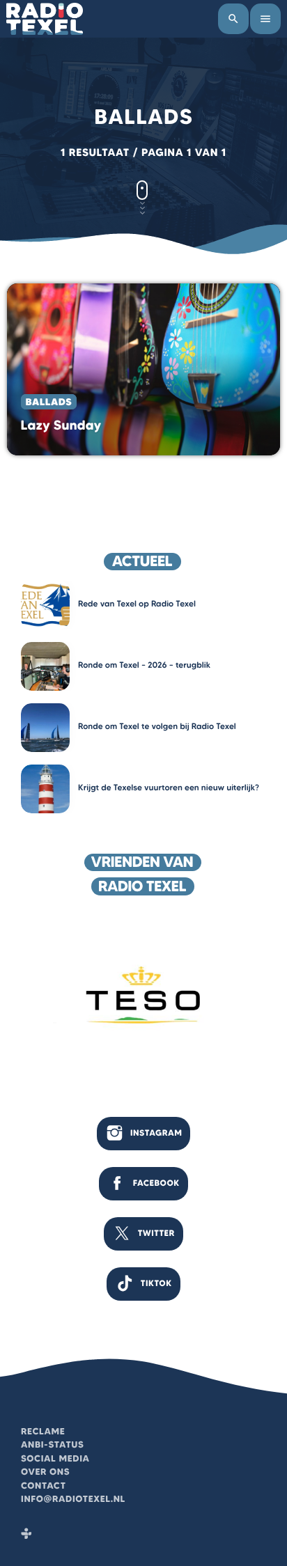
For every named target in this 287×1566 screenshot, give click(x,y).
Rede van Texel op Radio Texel (137, 604)
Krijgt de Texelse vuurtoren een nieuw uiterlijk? (168, 788)
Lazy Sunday (61, 425)
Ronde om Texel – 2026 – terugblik (144, 665)
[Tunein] (26, 1535)
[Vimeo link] (44, 19)
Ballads (49, 402)
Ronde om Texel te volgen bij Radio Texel (157, 726)
